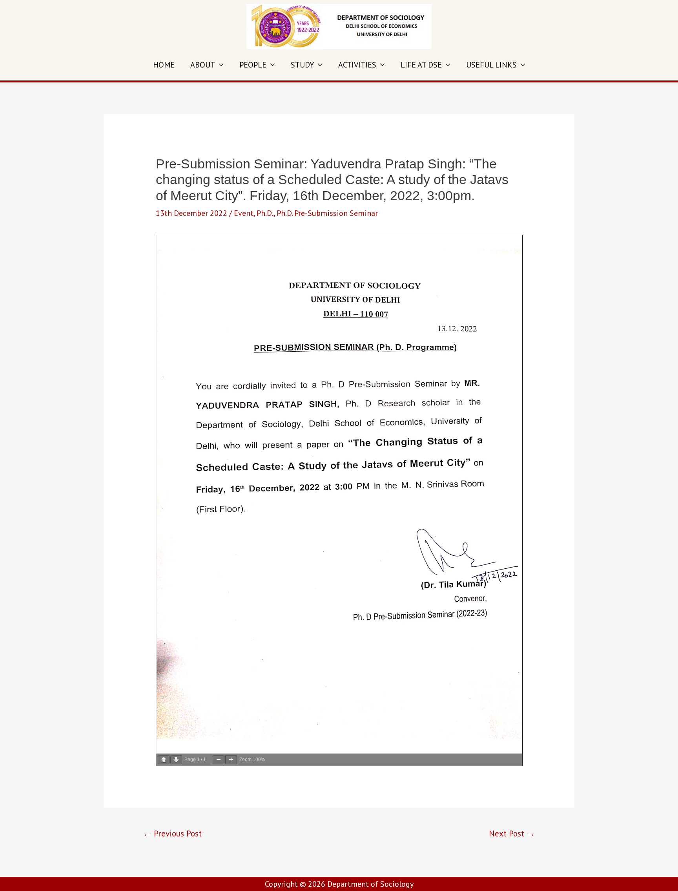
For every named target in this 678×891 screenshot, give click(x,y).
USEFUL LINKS (491, 65)
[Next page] (176, 759)
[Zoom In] (231, 759)
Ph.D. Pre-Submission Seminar (327, 213)
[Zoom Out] (218, 759)
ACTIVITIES (357, 65)
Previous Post (172, 833)
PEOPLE (252, 65)
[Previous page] (164, 759)
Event (243, 213)
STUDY (302, 65)
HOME (164, 65)
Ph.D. (265, 213)
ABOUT (202, 65)
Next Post (512, 833)
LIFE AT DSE (421, 65)
